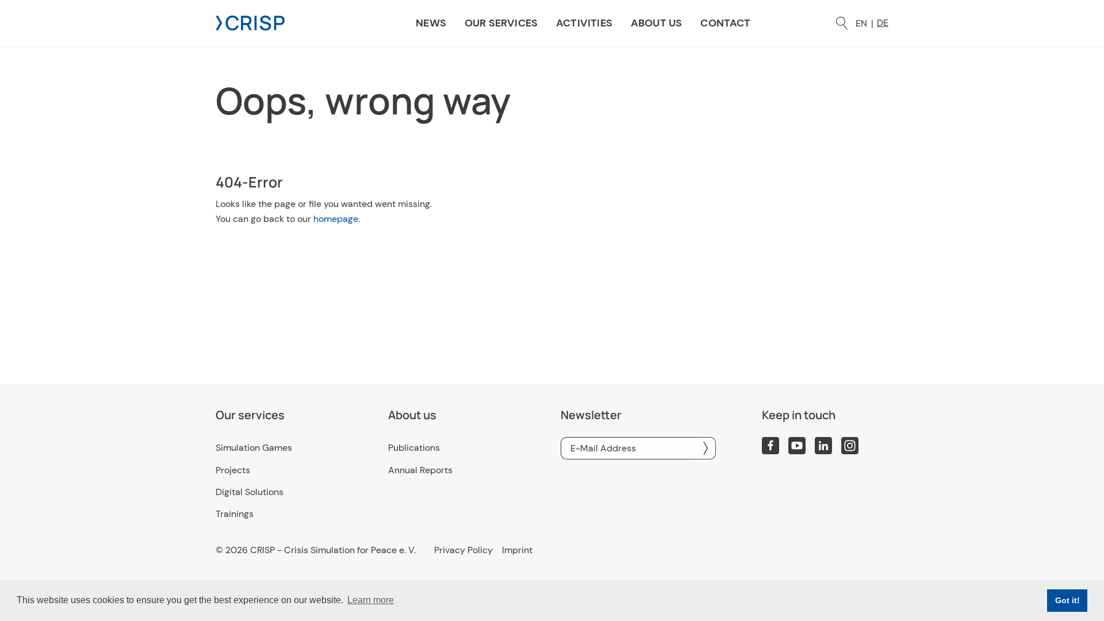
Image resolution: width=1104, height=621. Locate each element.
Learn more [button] (370, 600)
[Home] (250, 22)
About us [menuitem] (656, 23)
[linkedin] (823, 445)
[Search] (842, 23)
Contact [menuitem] (725, 23)
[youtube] (797, 445)
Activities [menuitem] (584, 23)
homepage (335, 219)
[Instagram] (849, 445)
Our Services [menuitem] (501, 23)
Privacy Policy (463, 550)
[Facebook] (770, 445)
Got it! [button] (1067, 600)
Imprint (517, 550)
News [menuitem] (431, 23)
